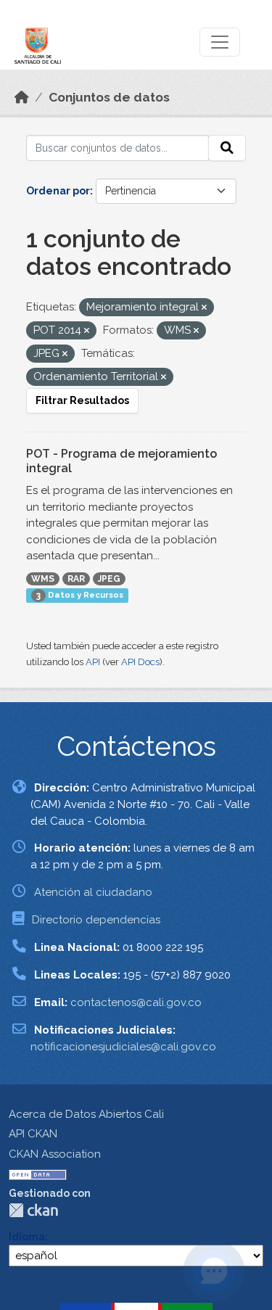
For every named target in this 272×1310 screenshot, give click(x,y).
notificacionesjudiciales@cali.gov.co (123, 1046)
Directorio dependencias (96, 919)
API (93, 661)
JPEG (109, 579)
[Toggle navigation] (219, 42)
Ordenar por (58, 191)
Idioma (27, 1237)
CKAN (33, 1210)
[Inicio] (22, 97)
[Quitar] (204, 308)
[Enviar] (227, 148)
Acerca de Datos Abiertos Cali (86, 1114)
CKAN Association (55, 1154)
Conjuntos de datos (109, 97)
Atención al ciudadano (93, 892)
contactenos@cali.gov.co (136, 1002)
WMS (42, 579)
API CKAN (33, 1133)
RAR (76, 579)
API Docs (140, 661)
